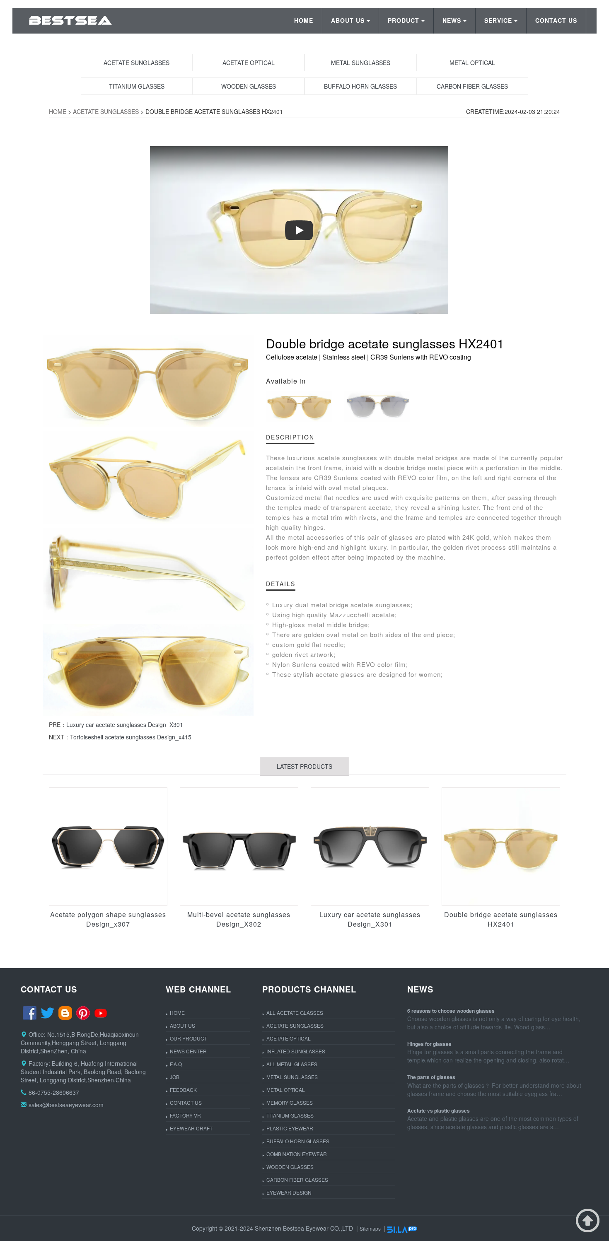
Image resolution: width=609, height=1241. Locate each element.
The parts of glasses (431, 1077)
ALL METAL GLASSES (291, 1063)
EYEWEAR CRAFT (191, 1128)
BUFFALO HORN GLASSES (297, 1140)
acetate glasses (340, 674)
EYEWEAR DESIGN (289, 1192)
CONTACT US (556, 20)
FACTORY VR (185, 1115)
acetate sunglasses (347, 457)
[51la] (402, 1228)
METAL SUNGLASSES (292, 1076)
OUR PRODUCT (188, 1038)
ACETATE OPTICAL (288, 1038)
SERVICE (498, 20)
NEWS (451, 20)
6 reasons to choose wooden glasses (451, 1010)
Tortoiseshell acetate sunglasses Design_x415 (130, 737)
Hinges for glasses (429, 1044)
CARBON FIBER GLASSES (297, 1179)
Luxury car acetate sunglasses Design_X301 (124, 724)
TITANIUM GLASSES (290, 1115)
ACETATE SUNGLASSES (106, 111)
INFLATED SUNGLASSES (295, 1051)
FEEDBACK (183, 1089)
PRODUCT (403, 20)
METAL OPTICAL (285, 1089)
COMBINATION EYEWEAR (296, 1153)
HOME (303, 20)
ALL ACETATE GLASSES (294, 1012)
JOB (174, 1076)
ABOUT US (348, 20)
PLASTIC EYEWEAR (289, 1128)
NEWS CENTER (188, 1051)
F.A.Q (176, 1063)
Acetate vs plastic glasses (438, 1110)
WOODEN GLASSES (290, 1166)
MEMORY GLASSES (289, 1102)
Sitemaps (370, 1228)
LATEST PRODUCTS (304, 766)
